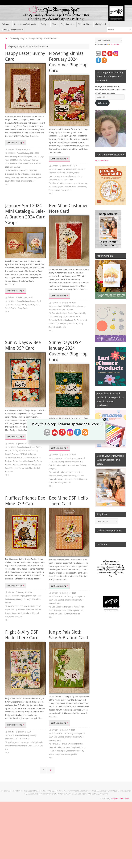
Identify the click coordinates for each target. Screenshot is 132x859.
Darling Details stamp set (18, 742)
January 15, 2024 (69, 455)
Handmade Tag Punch (73, 320)
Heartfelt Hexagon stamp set (61, 479)
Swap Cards (22, 308)
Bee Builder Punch (24, 457)
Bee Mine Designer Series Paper (65, 313)
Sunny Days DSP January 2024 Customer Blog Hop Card (68, 350)
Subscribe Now (101, 160)
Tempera (114, 799)
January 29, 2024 (69, 302)
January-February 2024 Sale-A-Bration (20, 454)
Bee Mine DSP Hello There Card (68, 501)
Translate (115, 44)
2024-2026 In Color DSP (27, 170)
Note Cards (72, 323)
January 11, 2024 (69, 593)
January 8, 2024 (24, 732)
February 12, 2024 (69, 166)
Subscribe (102, 102)
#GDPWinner (13, 606)
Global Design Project (27, 156)
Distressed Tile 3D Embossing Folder (20, 174)
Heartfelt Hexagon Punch (73, 475)
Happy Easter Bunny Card (25, 56)
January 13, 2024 (25, 592)
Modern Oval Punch (75, 751)
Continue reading (14, 142)
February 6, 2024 (25, 297)
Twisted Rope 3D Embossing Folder (63, 754)
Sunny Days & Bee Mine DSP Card (23, 345)
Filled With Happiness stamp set (65, 183)
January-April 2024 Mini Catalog (64, 169)
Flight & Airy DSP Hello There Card (22, 635)
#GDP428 (12, 457)
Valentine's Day (15, 616)
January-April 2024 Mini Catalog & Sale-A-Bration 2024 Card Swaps (25, 214)
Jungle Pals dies (78, 747)
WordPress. (124, 799)
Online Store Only (65, 180)
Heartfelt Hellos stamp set (31, 177)
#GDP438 (12, 170)
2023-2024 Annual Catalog (18, 153)
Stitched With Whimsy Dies (69, 614)
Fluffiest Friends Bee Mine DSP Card (25, 501)
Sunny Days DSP (34, 464)
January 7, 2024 (68, 730)
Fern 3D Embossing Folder (71, 744)
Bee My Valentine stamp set (22, 610)
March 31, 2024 (24, 149)
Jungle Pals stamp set (57, 751)
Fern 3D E (56, 744)
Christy (11, 149)
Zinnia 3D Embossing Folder (60, 190)
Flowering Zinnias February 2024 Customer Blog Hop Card (68, 61)
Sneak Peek (81, 187)
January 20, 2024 (25, 443)
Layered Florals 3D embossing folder (20, 181)
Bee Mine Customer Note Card (68, 208)
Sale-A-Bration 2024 (67, 187)
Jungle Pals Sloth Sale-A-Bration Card (68, 635)
